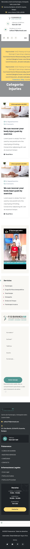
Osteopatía (8, 297)
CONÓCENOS (6, 458)
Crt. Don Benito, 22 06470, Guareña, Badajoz (13, 430)
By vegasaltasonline (11, 121)
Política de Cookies (8, 476)
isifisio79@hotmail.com (18, 31)
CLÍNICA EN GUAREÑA (9, 451)
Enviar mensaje (13, 380)
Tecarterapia (9, 293)
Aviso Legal (5, 472)
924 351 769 (16, 25)
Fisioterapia (8, 286)
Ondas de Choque (10, 301)
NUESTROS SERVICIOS (9, 455)
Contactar (15, 509)
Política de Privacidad (9, 480)
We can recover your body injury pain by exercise (14, 131)
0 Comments (10, 124)
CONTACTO (5, 462)
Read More (9, 154)
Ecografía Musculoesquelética (14, 289)
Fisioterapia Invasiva (11, 304)
